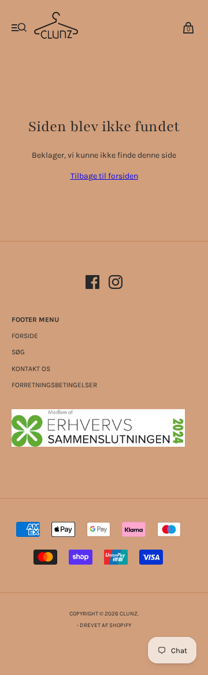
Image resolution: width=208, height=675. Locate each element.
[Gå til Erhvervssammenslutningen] (98, 444)
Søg (18, 352)
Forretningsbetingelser (54, 385)
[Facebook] (92, 284)
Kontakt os (31, 369)
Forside (25, 336)
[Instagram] (115, 284)
